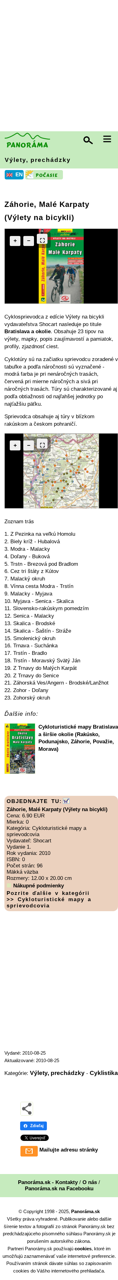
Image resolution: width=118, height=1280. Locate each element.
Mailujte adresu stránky (68, 1150)
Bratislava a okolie (27, 331)
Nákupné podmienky (38, 886)
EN (19, 175)
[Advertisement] (59, 66)
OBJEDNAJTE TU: (34, 801)
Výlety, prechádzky (38, 160)
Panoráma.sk (85, 1211)
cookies (83, 1248)
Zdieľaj (37, 1125)
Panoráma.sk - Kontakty (48, 1182)
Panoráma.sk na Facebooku (59, 1189)
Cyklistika (104, 1073)
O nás (89, 1182)
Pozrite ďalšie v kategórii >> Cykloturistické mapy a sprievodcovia (49, 899)
